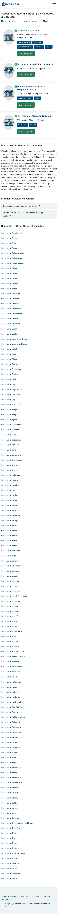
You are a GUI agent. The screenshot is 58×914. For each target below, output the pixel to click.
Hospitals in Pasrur (9, 687)
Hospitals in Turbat (9, 858)
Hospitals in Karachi (31, 21)
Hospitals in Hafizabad (11, 404)
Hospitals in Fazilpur (10, 374)
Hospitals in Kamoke (10, 480)
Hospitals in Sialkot (9, 793)
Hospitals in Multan (9, 641)
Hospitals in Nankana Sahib (13, 657)
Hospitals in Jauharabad (11, 460)
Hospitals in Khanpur (10, 520)
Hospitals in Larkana (10, 571)
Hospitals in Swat (8, 813)
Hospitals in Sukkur (9, 803)
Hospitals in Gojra (9, 384)
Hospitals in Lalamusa (10, 566)
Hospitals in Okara (9, 677)
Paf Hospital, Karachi (28, 30)
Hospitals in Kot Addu (10, 551)
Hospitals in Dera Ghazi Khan (14, 339)
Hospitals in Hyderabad (11, 420)
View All (48, 46)
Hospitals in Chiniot (9, 319)
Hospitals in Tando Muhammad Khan (17, 823)
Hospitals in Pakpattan (11, 682)
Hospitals (16, 21)
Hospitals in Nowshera (10, 672)
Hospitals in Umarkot (10, 863)
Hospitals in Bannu (9, 268)
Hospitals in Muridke (10, 646)
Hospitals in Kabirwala (10, 475)
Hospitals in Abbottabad (11, 233)
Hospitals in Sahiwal (10, 752)
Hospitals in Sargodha (10, 763)
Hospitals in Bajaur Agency (12, 263)
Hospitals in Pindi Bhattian (12, 702)
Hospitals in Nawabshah (11, 667)
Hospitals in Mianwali (10, 621)
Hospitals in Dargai (9, 329)
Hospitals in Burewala (10, 293)
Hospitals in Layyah (9, 576)
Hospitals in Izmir (8, 435)
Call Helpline (25, 53)
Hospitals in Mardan (9, 606)
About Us (25, 897)
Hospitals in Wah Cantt (11, 873)
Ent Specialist (22, 125)
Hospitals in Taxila (9, 838)
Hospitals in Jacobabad (11, 440)
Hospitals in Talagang (10, 818)
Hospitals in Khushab (10, 531)
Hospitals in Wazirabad (11, 879)
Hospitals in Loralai (9, 586)
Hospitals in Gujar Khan (11, 389)
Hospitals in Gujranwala (11, 394)
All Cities (46, 897)
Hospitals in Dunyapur (10, 364)
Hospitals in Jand (8, 450)
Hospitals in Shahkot (10, 773)
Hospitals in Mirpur (9, 626)
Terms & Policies (9, 897)
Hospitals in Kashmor (10, 495)
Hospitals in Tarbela (9, 833)
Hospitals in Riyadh (9, 742)
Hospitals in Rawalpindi (11, 732)
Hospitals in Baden (9, 248)
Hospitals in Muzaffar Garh (12, 652)
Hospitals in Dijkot (9, 349)
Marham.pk (45, 183)
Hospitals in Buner (9, 289)
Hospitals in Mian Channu (12, 616)
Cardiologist (39, 46)
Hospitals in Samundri (10, 758)
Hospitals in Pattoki (9, 692)
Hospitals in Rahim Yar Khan (13, 717)
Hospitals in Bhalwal (10, 278)
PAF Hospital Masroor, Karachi (34, 116)
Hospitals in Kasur (9, 500)
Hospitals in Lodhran (10, 581)
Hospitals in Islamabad (11, 425)
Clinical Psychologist (25, 46)
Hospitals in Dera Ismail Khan (14, 344)
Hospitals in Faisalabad (11, 369)
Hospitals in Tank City (10, 828)
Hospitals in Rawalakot (11, 727)
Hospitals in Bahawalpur (11, 258)
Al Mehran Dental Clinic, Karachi (35, 64)
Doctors (35, 897)
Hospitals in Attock (9, 243)
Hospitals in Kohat (9, 541)
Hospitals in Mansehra (10, 601)
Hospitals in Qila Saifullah (12, 707)
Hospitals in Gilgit (8, 379)
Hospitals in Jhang (9, 465)
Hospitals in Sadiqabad (11, 747)
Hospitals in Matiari (9, 611)
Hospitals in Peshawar (10, 697)
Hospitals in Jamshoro (10, 445)
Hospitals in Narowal (10, 662)
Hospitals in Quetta (9, 712)
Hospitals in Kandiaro (10, 485)
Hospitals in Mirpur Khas (11, 631)
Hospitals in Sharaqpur (11, 778)
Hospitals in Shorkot (10, 788)
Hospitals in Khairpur (10, 510)
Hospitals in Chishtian (10, 324)
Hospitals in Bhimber (10, 283)
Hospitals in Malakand (10, 591)
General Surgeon (24, 42)
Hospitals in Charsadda (11, 309)
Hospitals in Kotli (8, 556)
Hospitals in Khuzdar (10, 536)
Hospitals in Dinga (9, 359)
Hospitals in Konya (9, 546)
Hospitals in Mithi (8, 636)
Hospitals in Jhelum (9, 470)
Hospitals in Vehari (9, 868)
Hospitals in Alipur (9, 238)
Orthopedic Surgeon (25, 98)
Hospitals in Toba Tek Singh (13, 853)
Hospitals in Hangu (9, 410)
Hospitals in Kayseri (10, 505)
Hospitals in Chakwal (10, 299)
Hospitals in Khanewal (10, 515)
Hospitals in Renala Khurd (12, 737)
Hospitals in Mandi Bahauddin (14, 596)
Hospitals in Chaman (10, 304)
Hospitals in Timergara (11, 848)
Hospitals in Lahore (9, 561)
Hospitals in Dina (8, 354)
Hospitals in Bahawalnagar (12, 253)
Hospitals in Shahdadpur (11, 768)
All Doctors (7, 899)
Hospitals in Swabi (9, 808)
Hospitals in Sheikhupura (12, 783)
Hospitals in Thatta (9, 843)
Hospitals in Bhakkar (10, 273)
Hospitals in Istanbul (10, 430)
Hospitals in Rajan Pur (11, 722)
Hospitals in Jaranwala (11, 455)
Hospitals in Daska (9, 334)
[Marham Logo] (10, 5)
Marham (4, 21)
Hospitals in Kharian (10, 525)
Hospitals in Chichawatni (11, 314)
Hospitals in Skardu (9, 798)
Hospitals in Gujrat (9, 399)
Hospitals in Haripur (9, 415)
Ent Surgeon (37, 42)
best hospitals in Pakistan (30, 157)
